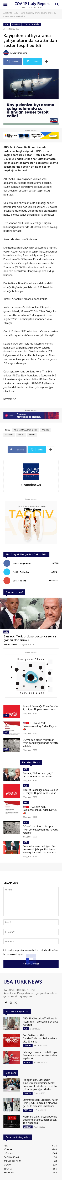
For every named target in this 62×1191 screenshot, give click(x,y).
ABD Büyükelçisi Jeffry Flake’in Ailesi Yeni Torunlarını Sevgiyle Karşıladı (40, 1021)
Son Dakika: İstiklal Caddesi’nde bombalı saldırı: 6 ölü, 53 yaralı (40, 1038)
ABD (16, 13)
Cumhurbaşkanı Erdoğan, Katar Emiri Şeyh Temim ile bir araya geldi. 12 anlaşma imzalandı (40, 1103)
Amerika (45, 430)
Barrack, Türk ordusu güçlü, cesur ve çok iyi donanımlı (29, 638)
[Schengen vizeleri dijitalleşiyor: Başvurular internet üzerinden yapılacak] (11, 1057)
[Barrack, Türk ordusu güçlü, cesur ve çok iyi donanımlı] (31, 613)
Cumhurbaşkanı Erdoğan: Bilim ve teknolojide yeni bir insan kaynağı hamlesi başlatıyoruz (40, 849)
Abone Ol (54, 580)
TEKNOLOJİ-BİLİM (32, 24)
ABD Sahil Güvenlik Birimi (25, 430)
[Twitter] (15, 1002)
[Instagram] (10, 1002)
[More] (46, 61)
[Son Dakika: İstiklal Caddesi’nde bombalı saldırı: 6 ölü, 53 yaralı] (11, 1040)
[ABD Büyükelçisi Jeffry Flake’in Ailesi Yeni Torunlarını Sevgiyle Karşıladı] (11, 1023)
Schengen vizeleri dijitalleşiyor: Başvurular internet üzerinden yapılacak (40, 1055)
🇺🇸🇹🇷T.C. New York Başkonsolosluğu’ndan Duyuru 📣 (40, 726)
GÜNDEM (16, 24)
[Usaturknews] (6, 52)
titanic (32, 434)
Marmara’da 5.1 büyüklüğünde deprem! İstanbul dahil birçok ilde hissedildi (40, 1119)
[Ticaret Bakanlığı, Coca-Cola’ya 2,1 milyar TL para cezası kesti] (11, 711)
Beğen (56, 563)
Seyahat (21, 434)
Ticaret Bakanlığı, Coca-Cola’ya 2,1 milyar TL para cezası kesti (40, 708)
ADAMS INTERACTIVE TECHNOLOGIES (22, 1186)
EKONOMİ (28, 1110)
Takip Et (54, 572)
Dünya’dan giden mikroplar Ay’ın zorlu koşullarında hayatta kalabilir (41, 743)
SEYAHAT (28, 1062)
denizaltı (9, 434)
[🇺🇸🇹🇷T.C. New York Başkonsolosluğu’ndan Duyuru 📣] (11, 728)
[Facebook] (5, 1002)
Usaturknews (19, 52)
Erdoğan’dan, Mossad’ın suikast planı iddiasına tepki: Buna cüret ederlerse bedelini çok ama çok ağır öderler (40, 1084)
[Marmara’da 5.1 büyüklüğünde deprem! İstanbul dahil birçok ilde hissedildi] (11, 1121)
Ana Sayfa (7, 13)
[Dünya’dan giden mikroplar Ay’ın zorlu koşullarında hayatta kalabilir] (11, 745)
